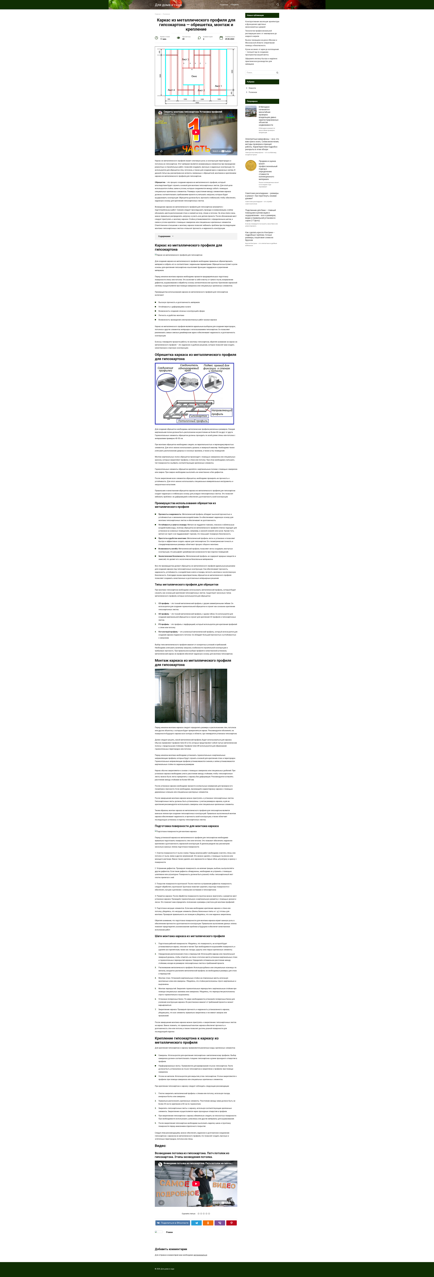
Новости (235, 5)
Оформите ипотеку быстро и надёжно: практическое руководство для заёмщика (261, 61)
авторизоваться (200, 1255)
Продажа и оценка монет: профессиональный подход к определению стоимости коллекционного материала (268, 170)
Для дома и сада (168, 5)
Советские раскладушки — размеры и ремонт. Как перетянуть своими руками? (262, 196)
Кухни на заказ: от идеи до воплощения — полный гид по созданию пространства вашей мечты (262, 52)
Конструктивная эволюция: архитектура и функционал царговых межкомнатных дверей (262, 24)
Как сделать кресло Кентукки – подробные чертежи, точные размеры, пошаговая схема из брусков (260, 236)
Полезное (224, 5)
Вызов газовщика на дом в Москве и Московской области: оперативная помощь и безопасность (261, 43)
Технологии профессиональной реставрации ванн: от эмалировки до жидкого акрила (261, 33)
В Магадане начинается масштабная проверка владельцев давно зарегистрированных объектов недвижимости (268, 116)
